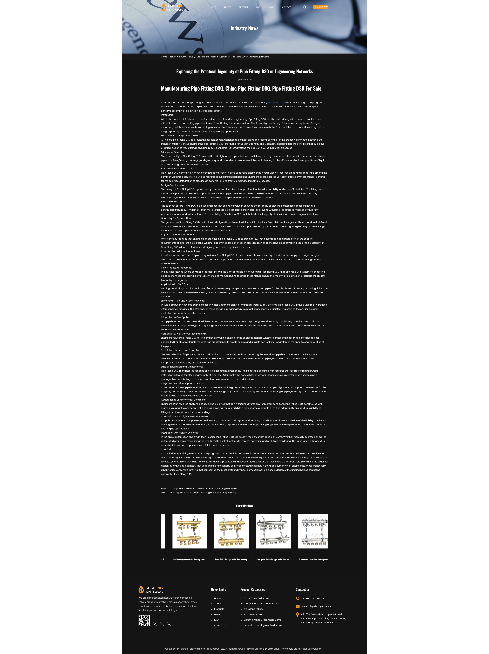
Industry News (186, 56)
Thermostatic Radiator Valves (260, 604)
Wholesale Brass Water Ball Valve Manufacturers (303, 648)
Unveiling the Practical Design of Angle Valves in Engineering (202, 492)
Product (243, 7)
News (271, 7)
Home (213, 7)
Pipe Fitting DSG (276, 102)
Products (219, 609)
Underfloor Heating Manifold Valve (263, 625)
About (227, 7)
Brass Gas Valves (253, 614)
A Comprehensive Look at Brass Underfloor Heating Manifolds (203, 488)
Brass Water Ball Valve (256, 598)
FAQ (258, 7)
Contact (286, 7)
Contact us (220, 625)
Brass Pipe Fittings (253, 609)
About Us (219, 604)
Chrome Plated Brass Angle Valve (262, 620)
